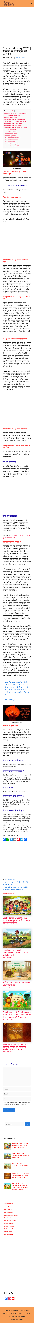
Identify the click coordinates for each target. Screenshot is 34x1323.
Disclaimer (6, 1313)
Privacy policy (25, 1310)
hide (13, 111)
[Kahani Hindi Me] (9, 3)
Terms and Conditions (17, 1313)
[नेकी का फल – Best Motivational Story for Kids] (17, 979)
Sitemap (11, 1316)
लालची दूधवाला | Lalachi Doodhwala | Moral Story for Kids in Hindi (15, 952)
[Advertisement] (17, 26)
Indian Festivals (10, 879)
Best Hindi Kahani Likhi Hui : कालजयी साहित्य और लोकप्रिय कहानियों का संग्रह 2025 (16, 1047)
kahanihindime (19, 1319)
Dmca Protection (20, 1316)
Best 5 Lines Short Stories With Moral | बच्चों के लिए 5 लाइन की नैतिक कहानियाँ (16, 920)
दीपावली (10, 730)
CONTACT (28, 1313)
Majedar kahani (9, 1226)
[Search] (27, 1124)
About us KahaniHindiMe (12, 1310)
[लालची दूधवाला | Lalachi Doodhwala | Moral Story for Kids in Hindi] (17, 946)
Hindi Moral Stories (10, 1220)
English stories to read (11, 1215)
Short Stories (8, 1231)
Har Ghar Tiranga (9, 1218)
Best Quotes (8, 1209)
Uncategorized (8, 1234)
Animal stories (8, 1207)
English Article (8, 1212)
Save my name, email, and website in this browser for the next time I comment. (17, 1104)
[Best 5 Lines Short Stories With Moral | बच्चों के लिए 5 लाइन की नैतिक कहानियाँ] (17, 914)
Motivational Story (10, 1229)
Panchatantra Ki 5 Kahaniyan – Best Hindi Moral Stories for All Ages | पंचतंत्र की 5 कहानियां (17, 1014)
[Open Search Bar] (26, 3)
